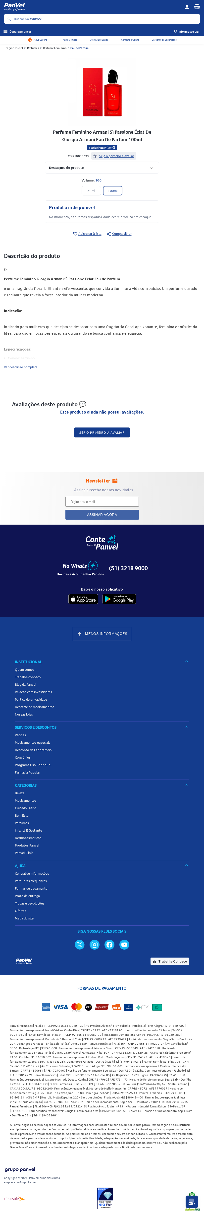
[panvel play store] (119, 599)
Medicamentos (25, 800)
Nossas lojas (24, 714)
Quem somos (24, 669)
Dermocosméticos (28, 838)
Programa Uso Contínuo (33, 765)
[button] (102, 167)
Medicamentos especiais (32, 742)
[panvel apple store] (83, 599)
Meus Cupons (40, 39)
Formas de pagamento (31, 888)
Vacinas (20, 735)
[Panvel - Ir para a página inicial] (92, 7)
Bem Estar (22, 815)
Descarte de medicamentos (34, 707)
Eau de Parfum (79, 48)
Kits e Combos (70, 39)
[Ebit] (105, 1198)
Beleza (19, 793)
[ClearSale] (14, 1198)
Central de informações (32, 873)
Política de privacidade (31, 699)
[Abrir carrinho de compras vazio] (197, 6)
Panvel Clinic (24, 852)
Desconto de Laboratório (164, 39)
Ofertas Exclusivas (99, 39)
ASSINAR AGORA (102, 515)
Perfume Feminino (54, 48)
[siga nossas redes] (80, 944)
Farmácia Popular (27, 772)
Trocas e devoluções (29, 903)
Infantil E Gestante (28, 830)
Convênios (23, 757)
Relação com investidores (33, 692)
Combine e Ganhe (130, 39)
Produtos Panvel (27, 845)
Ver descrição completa (21, 367)
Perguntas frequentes (31, 881)
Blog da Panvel (25, 684)
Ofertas (20, 911)
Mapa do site (24, 918)
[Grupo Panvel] (19, 1168)
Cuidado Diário (25, 808)
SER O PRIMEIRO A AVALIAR (102, 432)
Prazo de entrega (27, 896)
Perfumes (33, 48)
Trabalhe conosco (28, 677)
